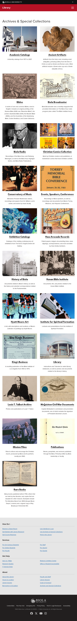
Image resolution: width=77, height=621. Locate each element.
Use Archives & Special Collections (51, 532)
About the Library (8, 577)
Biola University (13, 2)
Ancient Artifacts (57, 55)
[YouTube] (41, 613)
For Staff (43, 545)
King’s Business (20, 362)
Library (6, 7)
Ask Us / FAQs (7, 561)
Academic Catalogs (20, 55)
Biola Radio (20, 152)
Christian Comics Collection (57, 152)
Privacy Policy (41, 606)
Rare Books (20, 490)
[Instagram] (45, 613)
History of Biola (20, 279)
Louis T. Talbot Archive (20, 404)
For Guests (43, 551)
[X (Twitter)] (36, 613)
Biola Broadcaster (57, 102)
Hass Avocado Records (57, 237)
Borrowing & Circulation (10, 586)
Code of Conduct (45, 583)
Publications (57, 447)
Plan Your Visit (20, 606)
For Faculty (6, 551)
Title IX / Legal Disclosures (54, 606)
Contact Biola (10, 606)
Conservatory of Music (20, 194)
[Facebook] (31, 613)
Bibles (20, 102)
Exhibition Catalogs (19, 237)
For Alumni (43, 548)
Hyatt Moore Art (19, 322)
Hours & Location (8, 580)
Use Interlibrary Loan (47, 529)
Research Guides (7, 564)
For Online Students (8, 548)
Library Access (7, 583)
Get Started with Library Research (13, 532)
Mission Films (20, 447)
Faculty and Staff (45, 577)
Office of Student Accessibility (49, 564)
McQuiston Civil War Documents (57, 404)
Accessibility (66, 606)
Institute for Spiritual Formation (57, 322)
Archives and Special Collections (50, 586)
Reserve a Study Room (9, 529)
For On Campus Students (10, 545)
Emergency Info (30, 606)
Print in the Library (46, 535)
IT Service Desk (7, 567)
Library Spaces (45, 580)
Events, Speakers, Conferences (57, 194)
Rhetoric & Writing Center (48, 561)
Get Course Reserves (9, 535)
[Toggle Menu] (73, 8)
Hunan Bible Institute (57, 279)
